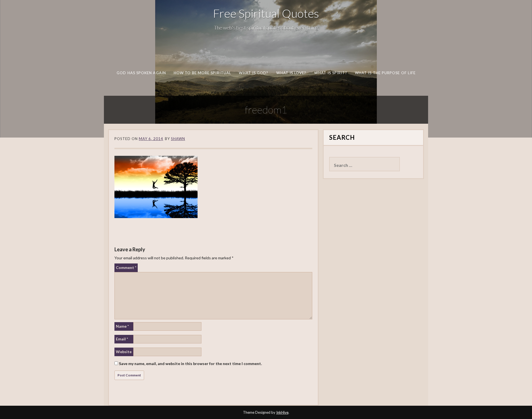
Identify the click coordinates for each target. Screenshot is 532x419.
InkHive (282, 412)
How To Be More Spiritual (202, 73)
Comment (126, 267)
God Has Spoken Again (141, 73)
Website (124, 351)
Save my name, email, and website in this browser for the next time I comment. (190, 363)
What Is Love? (291, 73)
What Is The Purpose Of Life (385, 73)
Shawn (178, 138)
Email (122, 339)
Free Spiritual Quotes (266, 13)
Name (122, 326)
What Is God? (253, 73)
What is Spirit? (330, 73)
